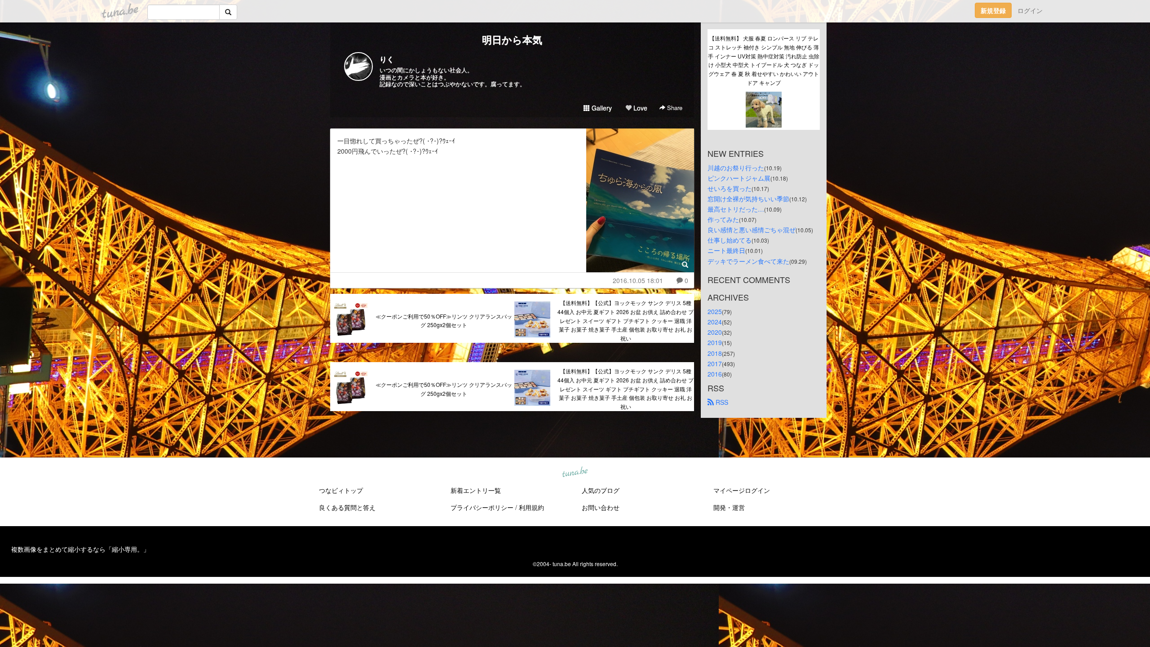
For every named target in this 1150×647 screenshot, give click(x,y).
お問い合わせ (600, 507)
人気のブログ (600, 490)
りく (387, 59)
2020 (715, 332)
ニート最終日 (726, 250)
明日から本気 (512, 39)
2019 (715, 342)
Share (673, 107)
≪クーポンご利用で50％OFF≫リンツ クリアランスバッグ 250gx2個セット (444, 320)
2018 (715, 353)
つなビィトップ (341, 490)
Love (639, 107)
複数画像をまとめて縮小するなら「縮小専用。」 (80, 549)
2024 (715, 321)
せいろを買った (730, 188)
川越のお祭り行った (736, 167)
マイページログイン (741, 490)
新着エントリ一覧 (476, 490)
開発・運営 (729, 507)
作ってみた (723, 219)
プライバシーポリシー (482, 507)
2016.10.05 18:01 (638, 280)
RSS (721, 402)
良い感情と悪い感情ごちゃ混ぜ (752, 229)
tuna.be (574, 473)
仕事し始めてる (730, 239)
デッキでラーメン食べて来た (748, 261)
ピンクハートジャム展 (739, 177)
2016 (715, 373)
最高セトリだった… (736, 208)
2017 (715, 363)
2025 (715, 311)
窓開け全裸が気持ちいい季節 (748, 198)
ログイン (1030, 10)
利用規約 (531, 507)
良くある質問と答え (347, 507)
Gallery (601, 107)
